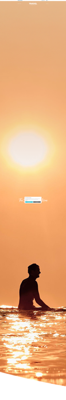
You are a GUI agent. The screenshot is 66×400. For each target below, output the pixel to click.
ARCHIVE (47, 3)
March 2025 (19, 3)
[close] (40, 197)
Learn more (26, 200)
